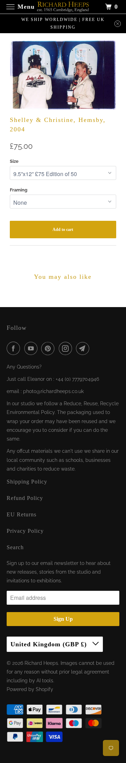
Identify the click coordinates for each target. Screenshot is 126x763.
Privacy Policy (25, 531)
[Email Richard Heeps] (84, 348)
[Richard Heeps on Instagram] (67, 348)
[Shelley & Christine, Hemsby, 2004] (63, 74)
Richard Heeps (41, 663)
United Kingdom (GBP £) (49, 644)
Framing (18, 189)
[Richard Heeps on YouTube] (32, 348)
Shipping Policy (27, 482)
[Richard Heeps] (62, 7)
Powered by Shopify (30, 689)
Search (15, 547)
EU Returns (21, 514)
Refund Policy (25, 498)
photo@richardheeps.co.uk (53, 391)
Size (14, 161)
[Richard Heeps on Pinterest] (49, 348)
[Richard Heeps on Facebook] (15, 348)
